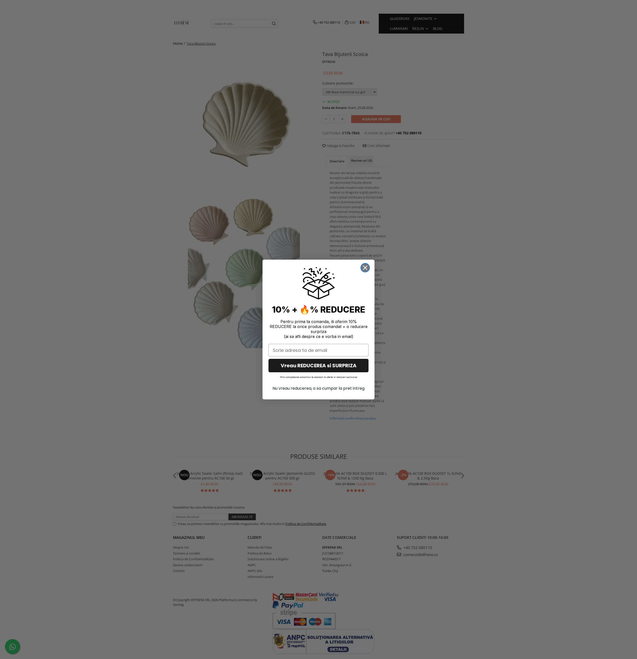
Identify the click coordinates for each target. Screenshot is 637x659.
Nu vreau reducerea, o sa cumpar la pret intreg (318, 388)
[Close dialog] (365, 267)
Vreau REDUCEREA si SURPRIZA (319, 365)
